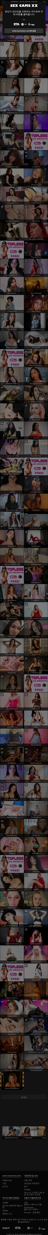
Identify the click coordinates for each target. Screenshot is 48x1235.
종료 (24, 19)
